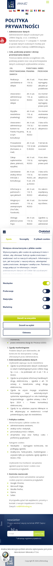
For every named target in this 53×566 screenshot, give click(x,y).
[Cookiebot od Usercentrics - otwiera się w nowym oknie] (39, 232)
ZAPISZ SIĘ (39, 533)
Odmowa (27, 332)
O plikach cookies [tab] (42, 239)
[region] (28, 172)
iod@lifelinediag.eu (24, 506)
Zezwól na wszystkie (26, 318)
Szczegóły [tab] (24, 239)
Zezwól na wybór (26, 325)
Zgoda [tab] (9, 239)
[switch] (46, 291)
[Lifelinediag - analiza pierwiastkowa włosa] (19, 4)
